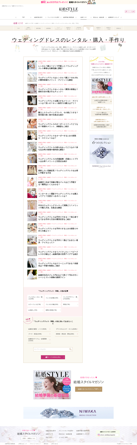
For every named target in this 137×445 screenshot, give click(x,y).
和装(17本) (66, 304)
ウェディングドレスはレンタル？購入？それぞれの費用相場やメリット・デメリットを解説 (58, 79)
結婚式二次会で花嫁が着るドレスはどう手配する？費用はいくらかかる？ (57, 183)
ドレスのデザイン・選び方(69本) (70, 298)
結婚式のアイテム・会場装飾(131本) (37, 339)
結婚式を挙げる (68, 28)
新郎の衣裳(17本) (51, 310)
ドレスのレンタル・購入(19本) (35, 298)
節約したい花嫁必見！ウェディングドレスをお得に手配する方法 (58, 172)
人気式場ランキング (78, 28)
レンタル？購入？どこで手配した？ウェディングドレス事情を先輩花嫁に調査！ (58, 67)
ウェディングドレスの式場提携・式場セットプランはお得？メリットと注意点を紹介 (58, 160)
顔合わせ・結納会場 (65, 434)
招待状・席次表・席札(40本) (65, 334)
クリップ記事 (130, 11)
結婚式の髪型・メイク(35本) (37, 329)
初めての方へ (49, 437)
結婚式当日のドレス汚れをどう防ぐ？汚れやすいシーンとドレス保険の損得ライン (58, 276)
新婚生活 (118, 28)
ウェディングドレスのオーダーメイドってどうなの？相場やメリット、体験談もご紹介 (58, 125)
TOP (18, 28)
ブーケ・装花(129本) (35, 334)
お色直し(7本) (32, 310)
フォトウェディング (58, 28)
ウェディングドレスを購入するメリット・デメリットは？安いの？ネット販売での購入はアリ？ (58, 102)
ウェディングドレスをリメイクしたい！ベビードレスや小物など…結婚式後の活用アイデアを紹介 (58, 253)
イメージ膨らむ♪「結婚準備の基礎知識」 (101, 113)
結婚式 (49, 61)
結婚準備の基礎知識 (82, 430)
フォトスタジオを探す (66, 430)
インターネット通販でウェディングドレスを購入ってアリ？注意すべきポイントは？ (58, 195)
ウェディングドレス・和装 (59, 61)
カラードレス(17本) (34, 304)
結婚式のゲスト (98, 28)
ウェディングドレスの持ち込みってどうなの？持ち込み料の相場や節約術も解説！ (58, 148)
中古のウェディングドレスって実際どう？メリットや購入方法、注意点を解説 (58, 206)
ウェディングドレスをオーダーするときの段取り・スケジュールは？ (57, 137)
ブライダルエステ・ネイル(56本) (66, 329)
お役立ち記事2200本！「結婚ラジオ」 (101, 101)
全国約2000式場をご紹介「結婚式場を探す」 (102, 126)
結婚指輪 (48, 28)
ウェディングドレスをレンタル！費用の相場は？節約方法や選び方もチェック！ (58, 90)
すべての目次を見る (54, 357)
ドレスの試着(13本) (52, 298)
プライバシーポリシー (35, 443)
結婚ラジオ (49, 434)
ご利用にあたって (22, 443)
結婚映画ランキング (82, 434)
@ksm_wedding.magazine (107, 435)
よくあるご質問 (63, 437)
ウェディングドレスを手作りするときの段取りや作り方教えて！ (58, 230)
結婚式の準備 (88, 28)
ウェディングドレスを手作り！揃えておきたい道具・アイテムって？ (58, 241)
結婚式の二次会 (108, 28)
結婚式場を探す (51, 430)
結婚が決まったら (28, 28)
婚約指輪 (38, 28)
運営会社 (46, 443)
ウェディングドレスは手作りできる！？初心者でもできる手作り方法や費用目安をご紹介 (58, 218)
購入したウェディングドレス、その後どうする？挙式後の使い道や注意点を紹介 (58, 114)
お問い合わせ (54, 443)
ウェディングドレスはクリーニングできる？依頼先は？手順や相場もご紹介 (58, 264)
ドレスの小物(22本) (52, 304)
